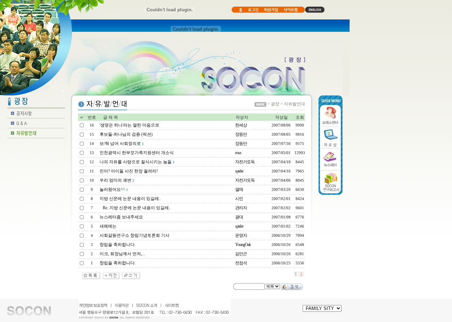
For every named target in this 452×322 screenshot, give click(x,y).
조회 (300, 117)
